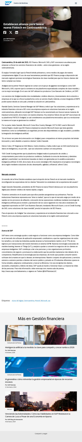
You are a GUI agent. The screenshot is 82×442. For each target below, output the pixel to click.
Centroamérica (29, 301)
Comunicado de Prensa (14, 343)
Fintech (37, 301)
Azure (14, 301)
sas (49, 301)
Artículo (9, 409)
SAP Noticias (10, 38)
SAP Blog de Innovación (15, 419)
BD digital (20, 301)
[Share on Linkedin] (16, 33)
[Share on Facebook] (4, 33)
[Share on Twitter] (10, 33)
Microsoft (44, 301)
